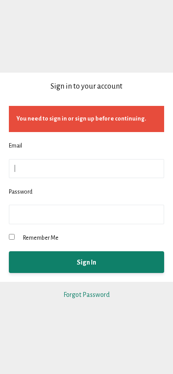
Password (20, 192)
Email (15, 146)
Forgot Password (86, 294)
